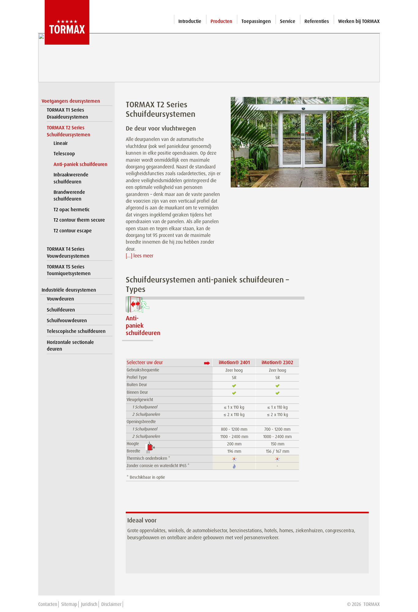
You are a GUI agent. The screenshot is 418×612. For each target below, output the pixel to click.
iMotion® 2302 (277, 362)
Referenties (316, 21)
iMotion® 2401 (234, 362)
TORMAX (372, 604)
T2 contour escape (73, 230)
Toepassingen (256, 21)
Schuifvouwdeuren (67, 320)
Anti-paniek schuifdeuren (80, 164)
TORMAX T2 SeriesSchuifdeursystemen (68, 131)
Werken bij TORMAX (359, 21)
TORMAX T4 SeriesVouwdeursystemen (68, 252)
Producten (221, 21)
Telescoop (64, 153)
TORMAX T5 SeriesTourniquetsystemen (69, 270)
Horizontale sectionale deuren (70, 345)
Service (287, 21)
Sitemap (69, 604)
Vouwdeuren (60, 299)
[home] (63, 22)
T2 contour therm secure (79, 220)
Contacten (47, 604)
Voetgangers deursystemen (71, 101)
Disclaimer (111, 604)
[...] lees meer (139, 256)
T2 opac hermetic (72, 209)
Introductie (189, 21)
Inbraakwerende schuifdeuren (71, 178)
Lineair (61, 143)
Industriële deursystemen (69, 290)
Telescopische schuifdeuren (76, 331)
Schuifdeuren (61, 310)
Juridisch (89, 604)
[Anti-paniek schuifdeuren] (137, 304)
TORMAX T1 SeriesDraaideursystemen (67, 113)
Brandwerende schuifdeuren (69, 195)
